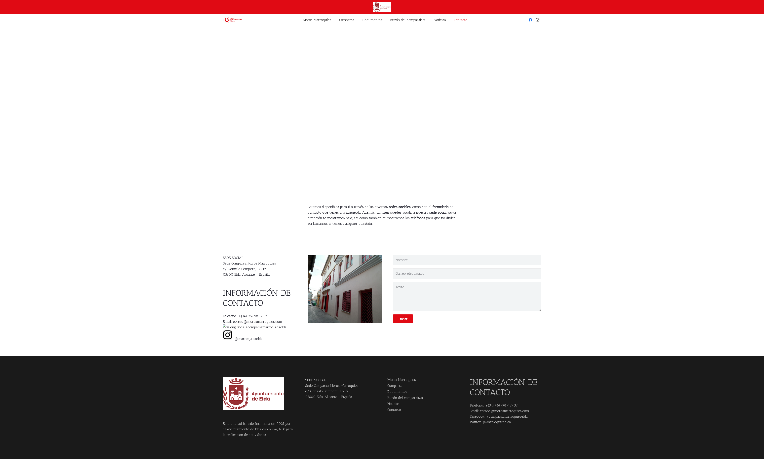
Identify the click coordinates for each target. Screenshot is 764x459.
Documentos (397, 391)
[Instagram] (537, 19)
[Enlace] (233, 20)
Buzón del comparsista (405, 398)
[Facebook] (530, 19)
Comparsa (394, 385)
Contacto (394, 409)
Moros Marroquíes (401, 379)
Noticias (393, 404)
